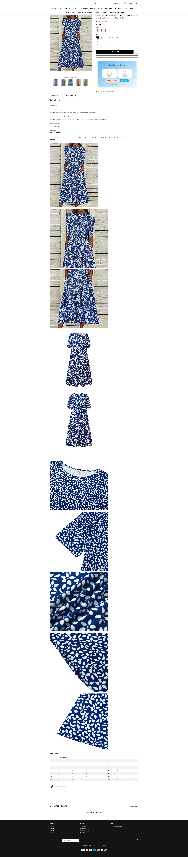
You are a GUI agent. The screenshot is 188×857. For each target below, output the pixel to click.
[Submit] (80, 840)
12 (98, 91)
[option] (71, 43)
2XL (113, 37)
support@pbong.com (117, 826)
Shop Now (124, 80)
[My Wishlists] (121, 3)
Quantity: (98, 41)
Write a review (133, 806)
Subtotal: (98, 47)
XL (109, 37)
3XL (117, 37)
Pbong (94, 3)
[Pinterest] (137, 839)
